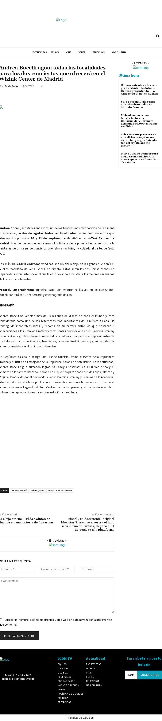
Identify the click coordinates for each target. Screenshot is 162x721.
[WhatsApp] (32, 96)
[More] (42, 96)
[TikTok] (145, 19)
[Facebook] (114, 19)
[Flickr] (122, 19)
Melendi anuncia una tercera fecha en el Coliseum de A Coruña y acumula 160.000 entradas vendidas (139, 121)
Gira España (37, 490)
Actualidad (32, 62)
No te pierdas (65, 62)
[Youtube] (114, 26)
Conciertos (48, 62)
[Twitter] (153, 19)
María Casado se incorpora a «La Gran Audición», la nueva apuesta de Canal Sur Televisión (139, 158)
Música (19, 62)
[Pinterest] (23, 96)
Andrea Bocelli (19, 490)
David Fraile (11, 86)
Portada (81, 62)
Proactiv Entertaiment (60, 490)
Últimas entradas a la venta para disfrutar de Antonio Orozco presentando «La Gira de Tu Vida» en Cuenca (139, 89)
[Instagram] (129, 19)
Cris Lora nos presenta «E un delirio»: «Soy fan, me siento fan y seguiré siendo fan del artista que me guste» (139, 140)
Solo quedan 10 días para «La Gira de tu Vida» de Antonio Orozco (138, 104)
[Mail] (137, 19)
